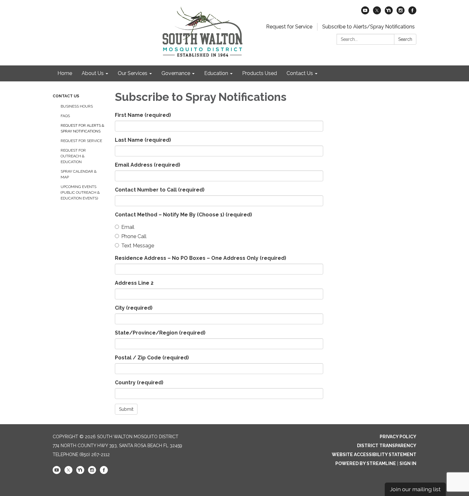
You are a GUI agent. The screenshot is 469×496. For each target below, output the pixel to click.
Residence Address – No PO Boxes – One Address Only (200, 258)
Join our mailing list (415, 489)
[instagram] (401, 13)
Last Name (143, 140)
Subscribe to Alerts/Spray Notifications (368, 27)
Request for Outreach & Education (73, 156)
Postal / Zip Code (152, 358)
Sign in (407, 463)
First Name (143, 115)
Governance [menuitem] (175, 73)
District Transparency (386, 445)
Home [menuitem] (64, 73)
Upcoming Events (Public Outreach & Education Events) (80, 192)
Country (139, 383)
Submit (126, 409)
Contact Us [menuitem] (300, 73)
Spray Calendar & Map (79, 174)
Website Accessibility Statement (374, 454)
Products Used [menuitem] (259, 73)
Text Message (137, 246)
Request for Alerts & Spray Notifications (82, 128)
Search (405, 39)
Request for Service (289, 27)
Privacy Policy (398, 436)
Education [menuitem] (216, 73)
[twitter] (377, 13)
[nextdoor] (389, 13)
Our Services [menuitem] (132, 73)
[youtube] (365, 13)
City (134, 308)
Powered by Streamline (365, 463)
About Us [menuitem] (93, 73)
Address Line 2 (134, 283)
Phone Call (133, 236)
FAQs (65, 116)
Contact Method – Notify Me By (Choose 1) (183, 215)
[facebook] (412, 13)
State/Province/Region (160, 333)
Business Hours (77, 106)
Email (127, 227)
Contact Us (66, 96)
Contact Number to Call (160, 190)
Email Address (147, 165)
